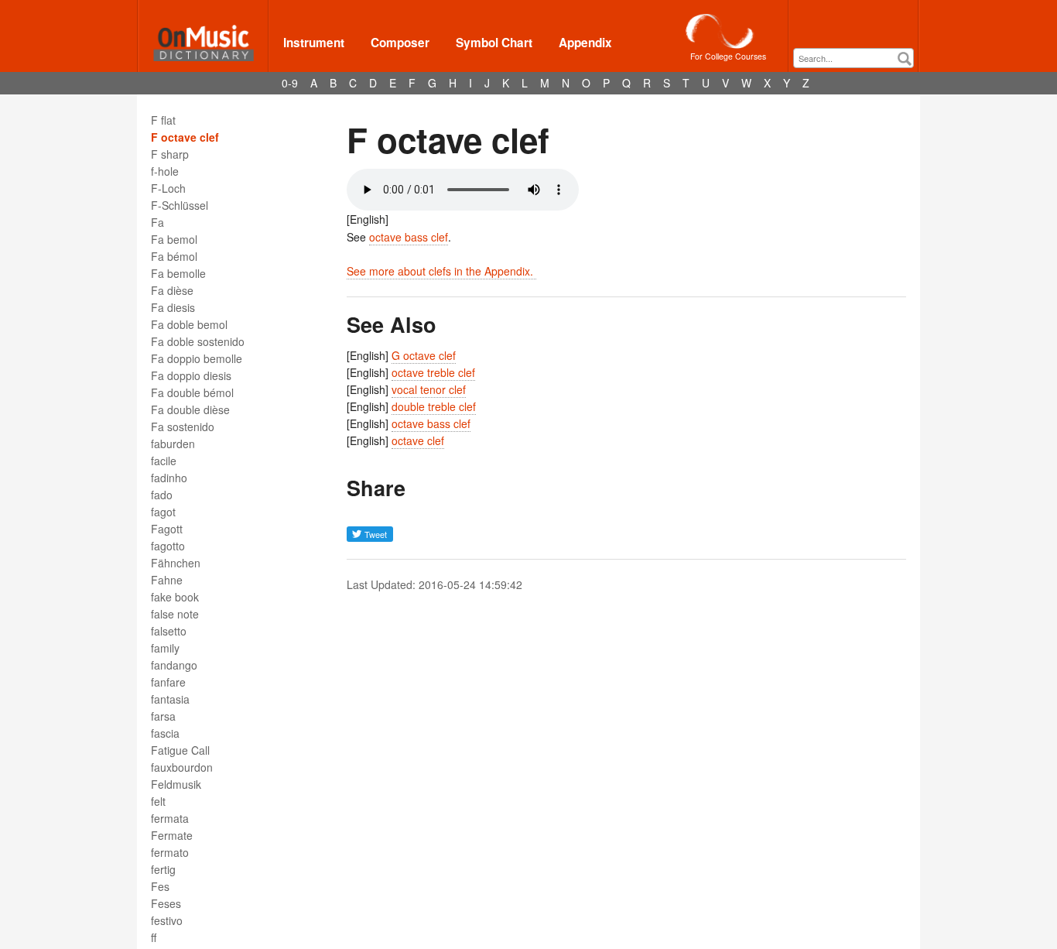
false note (175, 614)
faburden (173, 443)
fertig (163, 869)
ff (153, 937)
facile (163, 460)
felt (158, 801)
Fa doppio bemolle (196, 358)
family (165, 648)
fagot (163, 511)
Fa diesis (173, 307)
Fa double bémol (192, 392)
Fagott (167, 528)
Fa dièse (172, 290)
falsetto (168, 631)
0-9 (290, 83)
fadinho (169, 477)
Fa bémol (174, 256)
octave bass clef (408, 237)
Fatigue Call (180, 750)
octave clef (418, 440)
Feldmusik (176, 784)
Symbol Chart (494, 42)
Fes (160, 886)
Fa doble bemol (189, 324)
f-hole (165, 171)
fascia (165, 733)
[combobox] (853, 58)
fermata (170, 818)
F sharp (170, 154)
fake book (175, 597)
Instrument (313, 42)
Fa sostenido (182, 426)
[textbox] (857, 58)
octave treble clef (433, 372)
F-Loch (168, 188)
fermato (170, 852)
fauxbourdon (182, 767)
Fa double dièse (190, 409)
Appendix (585, 42)
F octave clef (185, 137)
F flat (163, 120)
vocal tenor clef (429, 389)
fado (162, 494)
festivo (167, 920)
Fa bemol (174, 239)
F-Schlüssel (179, 205)
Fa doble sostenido (198, 341)
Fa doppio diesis (191, 375)
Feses (166, 903)
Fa (157, 222)
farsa (163, 716)
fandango (174, 665)
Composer (400, 42)
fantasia (170, 699)
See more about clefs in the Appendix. (441, 271)
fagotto (168, 545)
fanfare (168, 682)
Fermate (172, 835)
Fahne (167, 580)
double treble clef (434, 406)
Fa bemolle (178, 273)
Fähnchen (175, 562)
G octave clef (424, 355)
